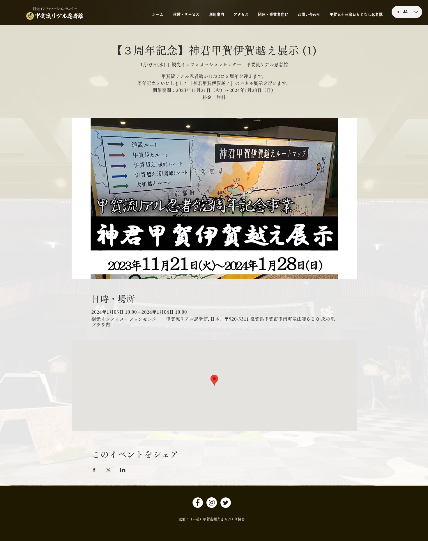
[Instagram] (211, 502)
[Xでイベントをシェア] (108, 470)
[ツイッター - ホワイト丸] (225, 502)
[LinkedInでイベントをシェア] (122, 470)
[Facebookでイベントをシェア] (94, 470)
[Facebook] (197, 502)
